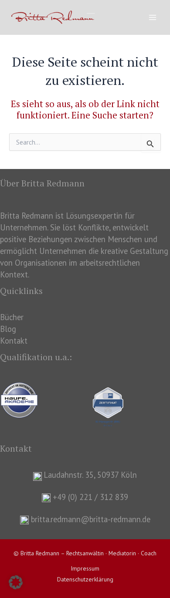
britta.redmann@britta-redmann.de (90, 519)
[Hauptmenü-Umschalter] (153, 18)
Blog (8, 329)
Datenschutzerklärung (85, 579)
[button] (15, 582)
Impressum (85, 568)
